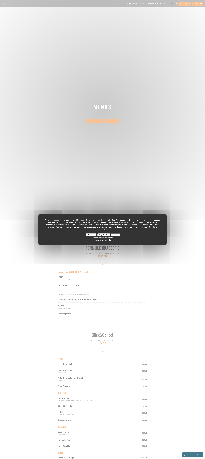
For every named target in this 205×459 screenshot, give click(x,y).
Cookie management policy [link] (102, 240)
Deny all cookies (104, 235)
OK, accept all (91, 235)
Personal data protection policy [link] (103, 238)
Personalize (115, 235)
